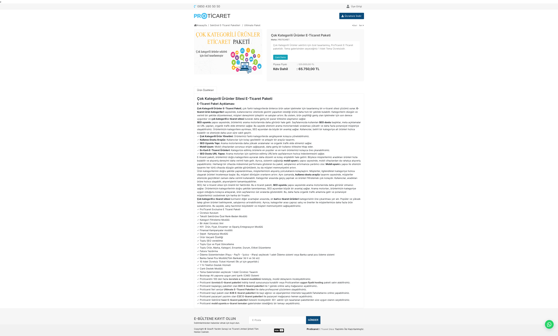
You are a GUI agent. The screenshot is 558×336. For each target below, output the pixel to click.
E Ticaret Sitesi (326, 329)
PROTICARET (283, 39)
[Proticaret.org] (212, 16)
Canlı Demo (280, 57)
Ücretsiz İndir (353, 16)
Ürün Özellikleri (205, 90)
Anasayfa (202, 25)
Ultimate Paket (252, 25)
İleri (361, 25)
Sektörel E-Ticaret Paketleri (225, 25)
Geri (355, 25)
